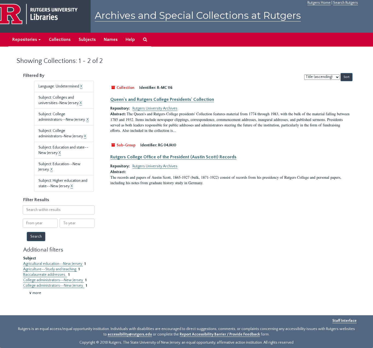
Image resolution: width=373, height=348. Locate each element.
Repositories (25, 39)
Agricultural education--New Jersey (53, 264)
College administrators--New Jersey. (53, 285)
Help (130, 39)
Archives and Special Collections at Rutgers (198, 15)
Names (110, 39)
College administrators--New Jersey (53, 280)
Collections (59, 39)
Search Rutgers (345, 3)
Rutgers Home (319, 3)
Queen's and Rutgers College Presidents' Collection (162, 99)
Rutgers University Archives (154, 108)
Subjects (87, 39)
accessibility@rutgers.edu (130, 334)
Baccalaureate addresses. (45, 275)
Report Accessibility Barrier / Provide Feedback (220, 334)
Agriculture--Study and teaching (50, 269)
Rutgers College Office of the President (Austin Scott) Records (173, 157)
